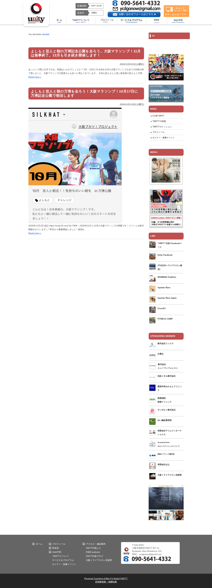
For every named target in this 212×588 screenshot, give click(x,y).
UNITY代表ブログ (94, 556)
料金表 (55, 548)
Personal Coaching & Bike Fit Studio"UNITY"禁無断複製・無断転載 (106, 580)
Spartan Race (164, 287)
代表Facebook (93, 552)
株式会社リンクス (166, 343)
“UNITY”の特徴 (159, 121)
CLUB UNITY (158, 116)
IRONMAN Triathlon (167, 277)
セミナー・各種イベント (163, 137)
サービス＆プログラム (63, 560)
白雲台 (161, 354)
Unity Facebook (165, 255)
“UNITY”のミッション (162, 127)
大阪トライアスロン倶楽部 (170, 475)
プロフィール (158, 132)
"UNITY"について (60, 556)
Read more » (34, 77)
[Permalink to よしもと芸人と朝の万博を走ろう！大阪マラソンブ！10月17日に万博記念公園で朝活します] (75, 222)
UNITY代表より (93, 548)
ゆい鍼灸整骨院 (165, 420)
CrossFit (162, 308)
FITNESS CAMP (165, 319)
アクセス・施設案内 (96, 544)
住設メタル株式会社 (167, 376)
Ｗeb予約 (56, 552)
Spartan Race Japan (167, 298)
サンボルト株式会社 (167, 410)
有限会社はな (164, 464)
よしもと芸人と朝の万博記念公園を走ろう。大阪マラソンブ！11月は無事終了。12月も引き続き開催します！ (86, 53)
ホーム (39, 544)
